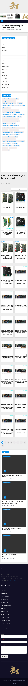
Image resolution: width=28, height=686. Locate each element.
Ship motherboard (13, 147)
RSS (26, 681)
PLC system (14, 143)
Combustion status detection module (11, 110)
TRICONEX (5, 81)
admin (12, 478)
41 (21, 442)
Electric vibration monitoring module (10, 136)
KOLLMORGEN (5, 66)
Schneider (4, 78)
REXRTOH (4, 75)
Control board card (7, 114)
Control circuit (21, 114)
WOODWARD (5, 84)
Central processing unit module (18, 105)
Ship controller (16, 145)
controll (14, 116)
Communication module (8, 112)
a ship (14, 101)
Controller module (6, 118)
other (3, 72)
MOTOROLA (5, 69)
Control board (17, 112)
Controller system (15, 118)
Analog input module (7, 98)
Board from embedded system (9, 103)
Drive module (16, 134)
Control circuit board (7, 116)
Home (3, 29)
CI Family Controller (7, 107)
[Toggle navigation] (26, 21)
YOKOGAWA (5, 87)
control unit (16, 125)
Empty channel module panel (9, 139)
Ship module (5, 147)
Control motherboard (14, 121)
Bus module (19, 103)
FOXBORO (4, 57)
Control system (13, 123)
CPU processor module (14, 130)
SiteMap (14, 683)
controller (19, 116)
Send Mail (4, 656)
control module (6, 121)
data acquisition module (8, 132)
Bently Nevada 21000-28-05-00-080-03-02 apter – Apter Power (13, 502)
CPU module (5, 130)
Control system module (8, 125)
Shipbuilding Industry (7, 145)
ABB (3, 44)
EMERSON (4, 50)
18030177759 (12, 580)
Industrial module (21, 141)
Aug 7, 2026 (6, 478)
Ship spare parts (6, 150)
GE (3, 60)
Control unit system (7, 127)
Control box (14, 114)
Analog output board (7, 101)
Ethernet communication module (10, 141)
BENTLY (4, 47)
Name (3, 634)
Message (4, 645)
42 (25, 442)
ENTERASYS (5, 54)
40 (17, 442)
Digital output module (18, 132)
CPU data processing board (18, 127)
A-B (3, 41)
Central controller (6, 105)
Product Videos (7, 456)
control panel (5, 123)
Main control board (7, 143)
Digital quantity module (8, 134)
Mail (2, 639)
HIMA (3, 63)
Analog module (16, 98)
